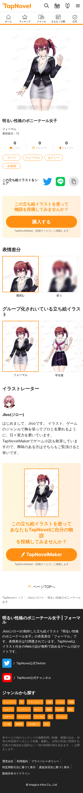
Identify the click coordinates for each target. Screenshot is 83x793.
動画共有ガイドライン (16, 773)
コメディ (8, 709)
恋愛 (49, 702)
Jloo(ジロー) (13, 414)
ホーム (8, 21)
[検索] (47, 6)
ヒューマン (9, 702)
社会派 (59, 709)
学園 (71, 702)
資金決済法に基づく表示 (54, 767)
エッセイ (61, 716)
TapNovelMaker (44, 554)
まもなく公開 (58, 21)
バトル (60, 702)
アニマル (39, 716)
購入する (41, 222)
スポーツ (8, 716)
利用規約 (22, 761)
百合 (46, 724)
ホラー (38, 709)
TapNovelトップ (12, 597)
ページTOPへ (44, 586)
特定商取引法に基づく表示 (19, 767)
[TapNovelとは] (67, 6)
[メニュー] (78, 6)
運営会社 (7, 761)
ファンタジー (35, 702)
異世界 (19, 724)
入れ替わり (33, 724)
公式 (74, 21)
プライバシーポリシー (45, 761)
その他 (7, 724)
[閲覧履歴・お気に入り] (57, 6)
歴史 (70, 709)
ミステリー (24, 709)
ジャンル (41, 21)
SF (21, 702)
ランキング (25, 21)
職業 (49, 709)
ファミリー (24, 716)
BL (50, 716)
